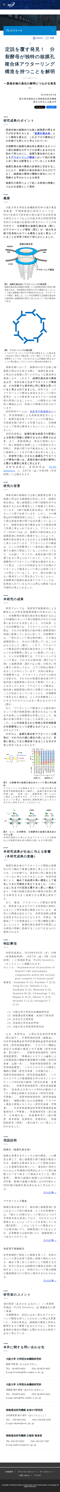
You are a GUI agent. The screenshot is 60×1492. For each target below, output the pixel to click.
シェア (51, 107)
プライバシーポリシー (26, 1472)
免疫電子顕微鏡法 (40, 411)
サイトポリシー (46, 1472)
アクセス (37, 1475)
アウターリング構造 (23, 157)
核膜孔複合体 (42, 133)
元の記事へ (50, 1192)
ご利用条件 (8, 1472)
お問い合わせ (24, 1475)
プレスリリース (14, 30)
